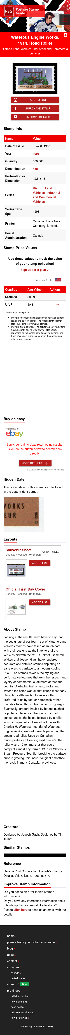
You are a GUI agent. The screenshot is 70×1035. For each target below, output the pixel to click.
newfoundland (19, 1001)
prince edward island (22, 1012)
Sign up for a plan (33, 269)
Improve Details (38, 117)
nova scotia (17, 1007)
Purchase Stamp (38, 108)
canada (15, 973)
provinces (13, 990)
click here (20, 909)
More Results (32, 463)
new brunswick (19, 1017)
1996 (36, 153)
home (11, 935)
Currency (39, 280)
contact (12, 960)
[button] (57, 297)
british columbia (20, 996)
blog (10, 948)
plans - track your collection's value (31, 942)
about (11, 954)
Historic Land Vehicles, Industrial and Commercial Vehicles (46, 195)
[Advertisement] (35, 377)
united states (18, 978)
